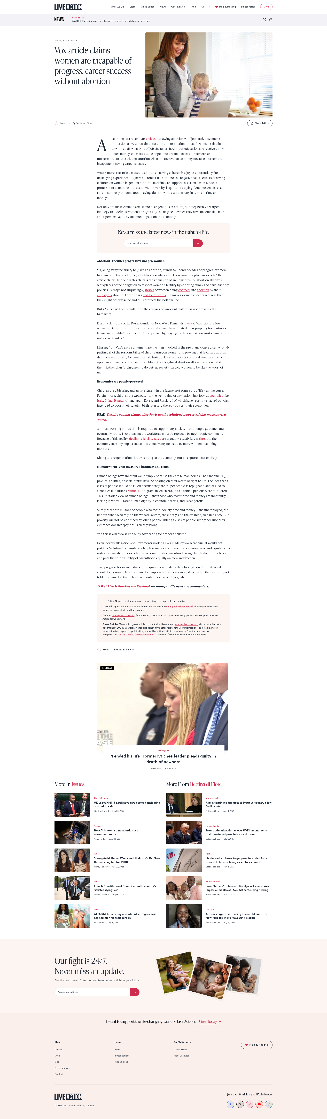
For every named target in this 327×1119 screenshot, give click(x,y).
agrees (189, 323)
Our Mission (180, 1049)
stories (149, 290)
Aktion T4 (134, 491)
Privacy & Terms (85, 1105)
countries (216, 395)
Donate (58, 1049)
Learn (132, 6)
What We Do (117, 6)
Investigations (121, 1055)
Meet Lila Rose (181, 1055)
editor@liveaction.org (123, 615)
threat (203, 438)
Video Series (147, 6)
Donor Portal (248, 6)
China (109, 400)
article (150, 138)
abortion (203, 290)
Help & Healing (227, 6)
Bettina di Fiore (206, 784)
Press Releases (62, 1068)
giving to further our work (179, 606)
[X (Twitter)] (264, 19)
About (57, 1042)
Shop (193, 6)
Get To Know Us (182, 1042)
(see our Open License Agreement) (136, 634)
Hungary (120, 400)
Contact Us (60, 1074)
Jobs (56, 1061)
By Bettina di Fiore (82, 123)
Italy (100, 400)
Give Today (208, 1021)
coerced (184, 290)
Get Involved (178, 6)
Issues (63, 123)
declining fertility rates (145, 438)
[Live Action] (68, 7)
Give (266, 6)
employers (104, 295)
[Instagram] (270, 19)
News (163, 6)
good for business (153, 295)
